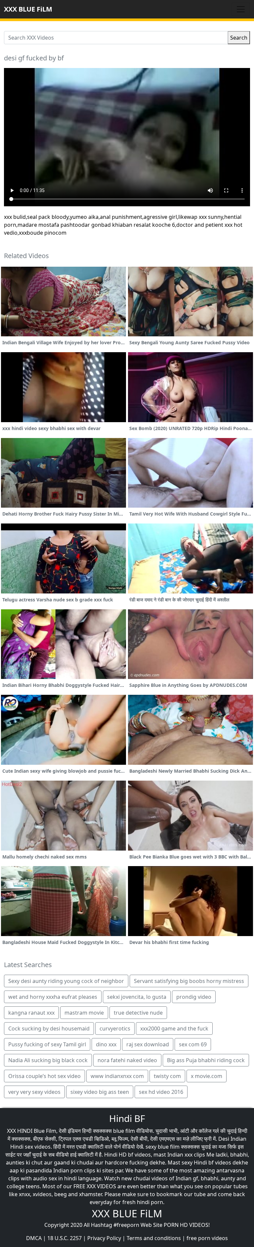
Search (238, 37)
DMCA (34, 1238)
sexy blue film (163, 1146)
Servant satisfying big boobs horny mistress (189, 981)
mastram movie (84, 1012)
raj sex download (147, 1044)
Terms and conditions (154, 1238)
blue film (124, 1130)
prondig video (193, 996)
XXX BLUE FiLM (28, 9)
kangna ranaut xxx (31, 1012)
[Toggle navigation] (241, 9)
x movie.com (206, 1076)
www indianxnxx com (117, 1076)
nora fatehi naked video (127, 1060)
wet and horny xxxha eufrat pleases (52, 996)
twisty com (167, 1076)
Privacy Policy (104, 1238)
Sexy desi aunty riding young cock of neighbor (66, 981)
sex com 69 (193, 1044)
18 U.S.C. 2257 (64, 1238)
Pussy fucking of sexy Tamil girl (47, 1044)
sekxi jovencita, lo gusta (136, 996)
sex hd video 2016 (161, 1091)
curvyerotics (115, 1028)
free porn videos (207, 1238)
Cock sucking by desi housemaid (49, 1028)
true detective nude (138, 1012)
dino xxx (106, 1044)
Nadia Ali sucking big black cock (48, 1060)
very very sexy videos (34, 1091)
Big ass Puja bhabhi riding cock (206, 1060)
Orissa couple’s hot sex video (44, 1076)
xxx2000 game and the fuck (174, 1028)
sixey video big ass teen (99, 1091)
